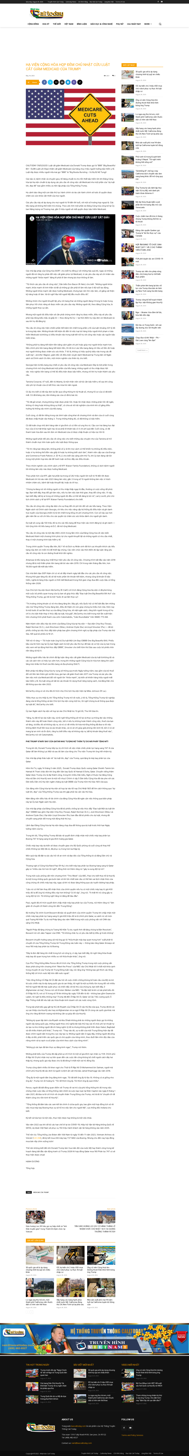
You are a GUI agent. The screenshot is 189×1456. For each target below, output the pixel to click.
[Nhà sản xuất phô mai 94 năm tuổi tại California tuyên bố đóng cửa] (101, 1287)
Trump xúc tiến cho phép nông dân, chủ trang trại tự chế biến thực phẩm (148, 274)
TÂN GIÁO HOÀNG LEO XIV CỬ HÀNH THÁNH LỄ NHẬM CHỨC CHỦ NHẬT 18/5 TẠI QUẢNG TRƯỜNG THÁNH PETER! (94, 1229)
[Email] (56, 82)
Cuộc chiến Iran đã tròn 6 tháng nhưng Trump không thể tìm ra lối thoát (149, 219)
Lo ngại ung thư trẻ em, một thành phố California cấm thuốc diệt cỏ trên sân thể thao (39, 1302)
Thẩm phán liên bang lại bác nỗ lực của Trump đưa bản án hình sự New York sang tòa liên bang (149, 288)
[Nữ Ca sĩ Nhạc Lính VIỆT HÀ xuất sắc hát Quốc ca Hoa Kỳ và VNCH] (127, 1386)
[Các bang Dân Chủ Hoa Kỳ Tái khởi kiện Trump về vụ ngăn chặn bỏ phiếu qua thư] (32, 1386)
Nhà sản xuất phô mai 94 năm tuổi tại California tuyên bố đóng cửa (100, 1302)
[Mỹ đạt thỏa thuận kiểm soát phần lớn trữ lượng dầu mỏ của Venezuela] (127, 205)
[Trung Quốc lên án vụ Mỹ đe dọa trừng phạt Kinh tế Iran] (32, 1399)
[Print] (62, 82)
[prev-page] (27, 1312)
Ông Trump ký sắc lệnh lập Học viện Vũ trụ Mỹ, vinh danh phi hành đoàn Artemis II (149, 190)
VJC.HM (37, 1138)
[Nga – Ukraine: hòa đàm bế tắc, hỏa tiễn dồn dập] (127, 315)
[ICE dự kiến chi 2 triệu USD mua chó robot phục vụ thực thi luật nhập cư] (71, 1255)
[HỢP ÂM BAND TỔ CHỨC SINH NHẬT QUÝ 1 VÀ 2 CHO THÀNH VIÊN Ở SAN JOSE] (127, 247)
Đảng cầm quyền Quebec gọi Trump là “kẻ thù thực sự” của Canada (148, 233)
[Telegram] (68, 82)
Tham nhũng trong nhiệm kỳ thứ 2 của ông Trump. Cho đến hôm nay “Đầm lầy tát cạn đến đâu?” (149, 1397)
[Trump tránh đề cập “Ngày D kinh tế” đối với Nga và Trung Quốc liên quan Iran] (32, 1373)
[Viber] (73, 82)
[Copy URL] (79, 82)
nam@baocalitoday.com (82, 1443)
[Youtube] (161, 1)
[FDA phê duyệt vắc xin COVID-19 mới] (127, 261)
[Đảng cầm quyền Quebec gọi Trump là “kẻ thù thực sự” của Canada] (127, 233)
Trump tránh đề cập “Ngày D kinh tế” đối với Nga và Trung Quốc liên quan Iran (53, 1372)
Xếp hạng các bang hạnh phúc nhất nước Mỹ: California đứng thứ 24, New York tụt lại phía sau (70, 1302)
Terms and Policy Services (132, 1435)
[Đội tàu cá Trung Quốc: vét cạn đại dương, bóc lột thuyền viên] (127, 328)
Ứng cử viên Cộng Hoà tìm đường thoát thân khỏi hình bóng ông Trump (101, 1269)
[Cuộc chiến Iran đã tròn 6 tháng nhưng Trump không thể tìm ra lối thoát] (127, 219)
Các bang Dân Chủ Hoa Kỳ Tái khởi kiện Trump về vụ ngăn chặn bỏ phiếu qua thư (53, 1385)
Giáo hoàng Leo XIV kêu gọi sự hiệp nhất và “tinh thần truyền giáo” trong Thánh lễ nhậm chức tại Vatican (46, 1229)
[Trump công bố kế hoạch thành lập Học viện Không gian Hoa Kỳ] (127, 302)
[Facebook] (158, 1)
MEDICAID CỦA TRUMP (41, 1192)
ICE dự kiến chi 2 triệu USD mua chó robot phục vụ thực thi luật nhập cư (70, 1269)
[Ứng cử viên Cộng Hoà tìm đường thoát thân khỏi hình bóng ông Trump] (101, 1255)
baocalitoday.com (78, 1426)
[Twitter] (50, 82)
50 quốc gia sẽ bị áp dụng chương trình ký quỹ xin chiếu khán (38, 1269)
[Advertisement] (45, 43)
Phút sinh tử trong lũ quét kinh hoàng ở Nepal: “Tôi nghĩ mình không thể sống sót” (148, 159)
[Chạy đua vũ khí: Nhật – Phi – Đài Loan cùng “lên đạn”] (127, 340)
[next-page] (31, 1312)
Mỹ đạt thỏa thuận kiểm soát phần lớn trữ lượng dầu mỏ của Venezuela (149, 205)
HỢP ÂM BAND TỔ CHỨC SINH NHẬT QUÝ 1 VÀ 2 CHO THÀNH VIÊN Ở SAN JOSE (149, 247)
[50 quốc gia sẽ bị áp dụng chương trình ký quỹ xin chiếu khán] (40, 1255)
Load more (141, 350)
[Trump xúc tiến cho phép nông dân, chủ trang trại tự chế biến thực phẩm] (127, 274)
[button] (160, 24)
